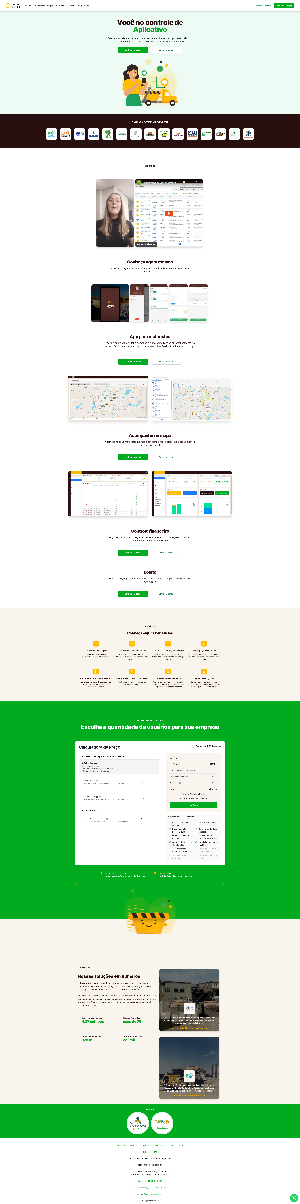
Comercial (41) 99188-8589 (150, 1181)
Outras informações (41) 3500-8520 (150, 1187)
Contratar (145, 819)
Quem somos (61, 5)
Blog (80, 5)
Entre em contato (167, 50)
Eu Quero (194, 805)
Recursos (29, 5)
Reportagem (162, 1128)
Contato (72, 5)
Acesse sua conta (263, 5)
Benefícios (40, 5)
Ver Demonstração (284, 5)
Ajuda (86, 5)
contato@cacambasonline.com (150, 1194)
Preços (50, 5)
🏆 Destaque (138, 1129)
